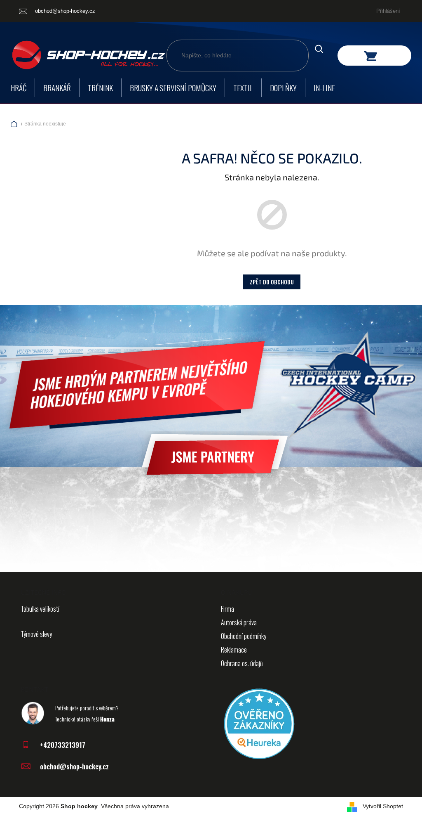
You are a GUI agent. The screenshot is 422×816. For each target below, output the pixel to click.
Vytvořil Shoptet (383, 806)
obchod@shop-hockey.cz (74, 766)
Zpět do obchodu (272, 281)
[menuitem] (18, 87)
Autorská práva (239, 622)
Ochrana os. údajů (242, 663)
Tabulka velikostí (40, 609)
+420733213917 (62, 745)
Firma (227, 609)
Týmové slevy (36, 634)
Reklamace (234, 650)
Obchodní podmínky (243, 636)
